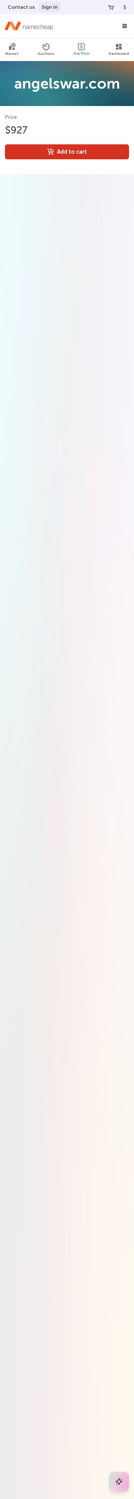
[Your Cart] (111, 7)
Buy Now (81, 53)
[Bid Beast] (119, 1482)
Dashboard (118, 53)
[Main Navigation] (125, 26)
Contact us (21, 7)
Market (12, 53)
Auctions (46, 53)
